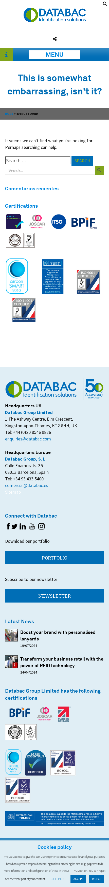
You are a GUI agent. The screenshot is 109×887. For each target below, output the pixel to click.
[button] (105, 5)
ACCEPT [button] (78, 879)
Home (9, 114)
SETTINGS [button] (57, 879)
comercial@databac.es (26, 485)
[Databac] (55, 20)
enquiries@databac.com (28, 439)
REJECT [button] (96, 879)
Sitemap (13, 492)
